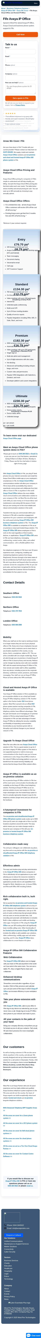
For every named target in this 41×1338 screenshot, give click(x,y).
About (6, 1289)
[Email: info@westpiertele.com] (5, 1228)
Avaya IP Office (24, 938)
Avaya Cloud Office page (12, 438)
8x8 (23, 701)
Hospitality (8, 1271)
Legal (6, 1274)
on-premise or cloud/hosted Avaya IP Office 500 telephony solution (20, 852)
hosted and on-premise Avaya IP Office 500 (21, 930)
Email (7, 56)
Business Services (11, 1260)
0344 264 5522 (13, 1186)
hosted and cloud (14, 1098)
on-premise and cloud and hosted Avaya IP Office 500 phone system (19, 157)
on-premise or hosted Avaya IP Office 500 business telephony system (18, 831)
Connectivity (8, 1249)
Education (8, 1266)
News (6, 1299)
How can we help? (14, 82)
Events (6, 1294)
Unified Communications (13, 1241)
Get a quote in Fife (20, 98)
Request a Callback (13, 1235)
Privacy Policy (20, 105)
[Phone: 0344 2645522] (5, 1225)
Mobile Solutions (10, 1246)
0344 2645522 (18, 1225)
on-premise (28, 1098)
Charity (7, 1263)
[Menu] (12, 3)
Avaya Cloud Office (10, 155)
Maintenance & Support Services (16, 1244)
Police (6, 1276)
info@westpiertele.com (20, 1228)
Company (11, 74)
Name (7, 47)
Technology (8, 1279)
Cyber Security (9, 1252)
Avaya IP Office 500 (10, 530)
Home (3, 8)
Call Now (20, 34)
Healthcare (8, 1268)
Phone (10, 65)
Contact (7, 1291)
